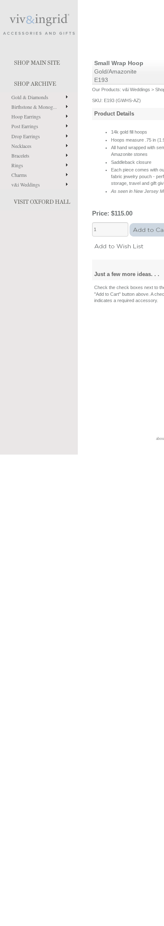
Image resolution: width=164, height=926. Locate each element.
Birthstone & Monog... (34, 106)
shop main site (39, 60)
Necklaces (21, 145)
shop (39, 81)
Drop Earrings (25, 136)
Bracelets (20, 155)
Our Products (106, 89)
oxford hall (39, 199)
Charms (19, 174)
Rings (17, 165)
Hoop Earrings (26, 116)
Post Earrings (24, 126)
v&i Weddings (25, 184)
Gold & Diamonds (29, 97)
